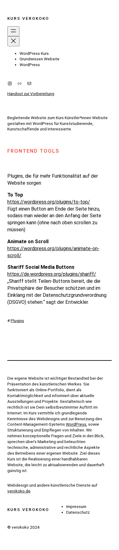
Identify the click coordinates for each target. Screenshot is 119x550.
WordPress (76, 424)
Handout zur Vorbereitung (30, 93)
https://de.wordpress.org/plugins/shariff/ (51, 274)
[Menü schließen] (13, 41)
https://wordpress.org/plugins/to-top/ (48, 202)
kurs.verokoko (28, 18)
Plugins (17, 320)
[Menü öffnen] (13, 31)
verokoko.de (19, 490)
